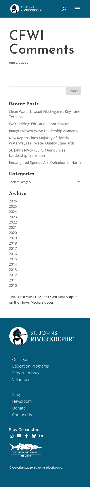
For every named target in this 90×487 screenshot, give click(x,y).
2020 (13, 232)
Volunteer (21, 379)
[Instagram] (11, 435)
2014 (13, 264)
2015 (13, 259)
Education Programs (30, 366)
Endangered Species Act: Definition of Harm (45, 162)
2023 (13, 217)
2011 (13, 280)
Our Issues (21, 359)
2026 (13, 201)
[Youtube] (19, 435)
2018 (13, 243)
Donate (19, 408)
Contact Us (22, 414)
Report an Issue (26, 372)
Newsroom (22, 401)
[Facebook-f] (26, 435)
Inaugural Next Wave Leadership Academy (43, 130)
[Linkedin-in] (41, 435)
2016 (13, 253)
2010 (13, 285)
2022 (13, 222)
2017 (13, 248)
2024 (13, 211)
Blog (16, 394)
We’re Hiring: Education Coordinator (39, 123)
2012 (13, 274)
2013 (13, 269)
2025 (13, 206)
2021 (13, 227)
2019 (13, 238)
